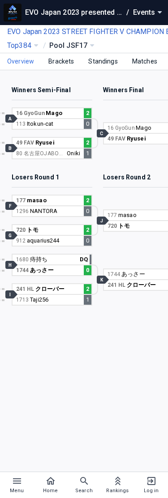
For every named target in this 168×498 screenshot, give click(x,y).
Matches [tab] (144, 61)
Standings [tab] (102, 61)
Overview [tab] (20, 61)
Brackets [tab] (61, 61)
